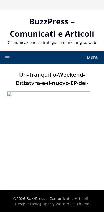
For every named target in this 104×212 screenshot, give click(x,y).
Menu (93, 57)
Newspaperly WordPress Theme (59, 203)
